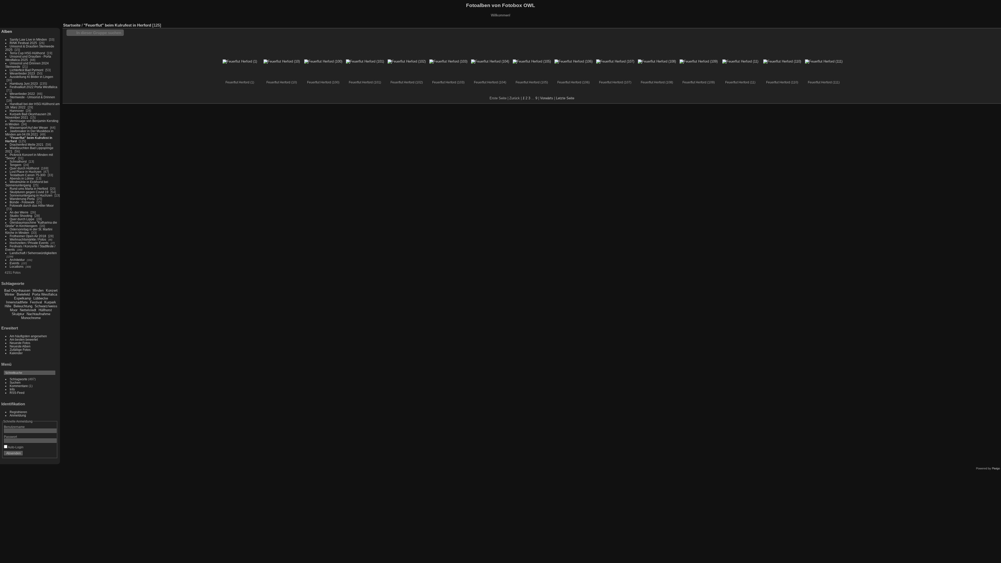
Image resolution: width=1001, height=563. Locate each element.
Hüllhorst (45, 310)
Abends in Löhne (22, 178)
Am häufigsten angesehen (28, 336)
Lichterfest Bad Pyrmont (26, 70)
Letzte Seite (565, 98)
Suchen (15, 382)
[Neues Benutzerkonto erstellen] (44, 454)
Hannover (17, 110)
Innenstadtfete (17, 302)
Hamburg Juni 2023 (24, 83)
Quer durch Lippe (22, 219)
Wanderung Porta (22, 198)
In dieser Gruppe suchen (98, 32)
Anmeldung (18, 415)
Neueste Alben (20, 346)
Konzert (52, 290)
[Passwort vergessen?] (51, 454)
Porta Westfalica (44, 294)
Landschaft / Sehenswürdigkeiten (33, 253)
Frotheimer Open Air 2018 (28, 236)
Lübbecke (40, 298)
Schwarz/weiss (46, 306)
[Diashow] (973, 24)
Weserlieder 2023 (22, 73)
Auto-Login (15, 447)
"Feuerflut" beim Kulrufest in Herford (117, 25)
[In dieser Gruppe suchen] (951, 23)
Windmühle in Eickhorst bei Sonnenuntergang (26, 183)
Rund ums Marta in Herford (29, 188)
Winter (9, 294)
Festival (36, 302)
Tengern (15, 165)
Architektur (17, 259)
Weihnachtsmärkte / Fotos (28, 239)
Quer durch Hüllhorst (24, 168)
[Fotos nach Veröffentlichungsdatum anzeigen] (981, 24)
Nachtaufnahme (38, 314)
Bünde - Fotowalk (22, 202)
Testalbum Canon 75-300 (28, 175)
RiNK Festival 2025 (23, 43)
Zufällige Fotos (20, 349)
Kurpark (50, 302)
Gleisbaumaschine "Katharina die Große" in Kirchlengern (31, 224)
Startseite (72, 25)
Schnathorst (18, 161)
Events (14, 263)
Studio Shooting (21, 215)
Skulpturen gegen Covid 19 (29, 192)
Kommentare (19, 386)
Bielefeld (23, 294)
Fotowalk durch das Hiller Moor (32, 205)
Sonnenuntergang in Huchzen (31, 195)
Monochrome (31, 318)
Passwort (10, 436)
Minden (38, 290)
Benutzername (14, 427)
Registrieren (18, 412)
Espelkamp (22, 298)
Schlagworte (18, 379)
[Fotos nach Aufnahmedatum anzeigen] (989, 24)
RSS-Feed (17, 392)
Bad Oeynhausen (17, 290)
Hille (8, 306)
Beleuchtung (23, 306)
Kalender (16, 353)
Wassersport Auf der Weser (29, 127)
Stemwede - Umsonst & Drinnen (32, 97)
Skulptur (18, 314)
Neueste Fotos (20, 343)
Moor (13, 310)
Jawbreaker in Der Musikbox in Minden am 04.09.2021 (29, 132)
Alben (6, 31)
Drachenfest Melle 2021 (27, 144)
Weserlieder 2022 (22, 93)
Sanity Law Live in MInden (28, 39)
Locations (16, 266)
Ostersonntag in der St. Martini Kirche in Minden (28, 231)
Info (12, 389)
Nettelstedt (28, 310)
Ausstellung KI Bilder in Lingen (31, 76)
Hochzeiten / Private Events (29, 242)
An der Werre (19, 212)
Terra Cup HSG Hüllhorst (27, 53)
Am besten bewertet (24, 339)
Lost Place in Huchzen (25, 171)
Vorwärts (546, 98)
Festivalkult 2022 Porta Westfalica (33, 87)
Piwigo (996, 468)
